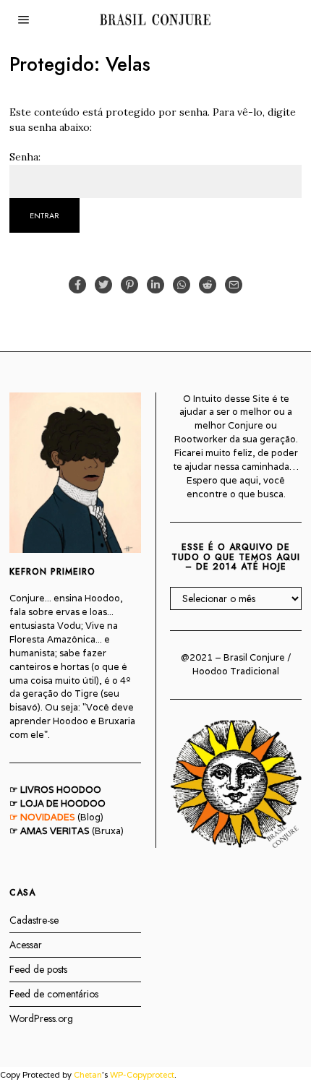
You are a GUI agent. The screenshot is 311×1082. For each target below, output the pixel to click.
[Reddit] (207, 284)
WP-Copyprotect (142, 1075)
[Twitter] (103, 284)
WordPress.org (41, 1018)
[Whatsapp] (181, 284)
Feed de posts (38, 969)
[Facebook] (77, 284)
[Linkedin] (155, 284)
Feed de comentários (53, 994)
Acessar (25, 944)
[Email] (233, 284)
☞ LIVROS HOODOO (55, 789)
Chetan (88, 1075)
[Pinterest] (129, 284)
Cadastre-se (34, 920)
